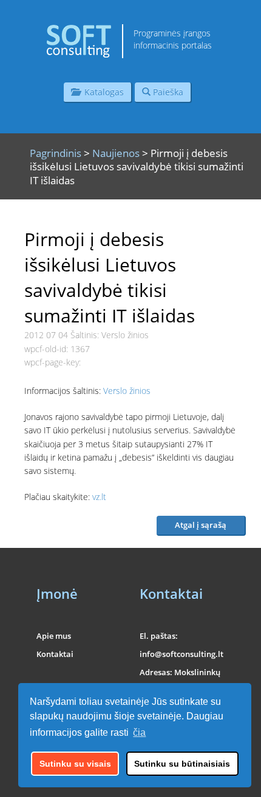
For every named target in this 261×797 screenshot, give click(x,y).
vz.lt (100, 496)
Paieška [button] (167, 92)
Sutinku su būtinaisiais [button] (182, 764)
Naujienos (116, 153)
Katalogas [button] (102, 92)
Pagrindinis (55, 153)
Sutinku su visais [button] (75, 764)
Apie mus (53, 635)
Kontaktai (54, 654)
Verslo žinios (127, 390)
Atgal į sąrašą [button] (200, 524)
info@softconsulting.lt (181, 654)
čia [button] (139, 732)
